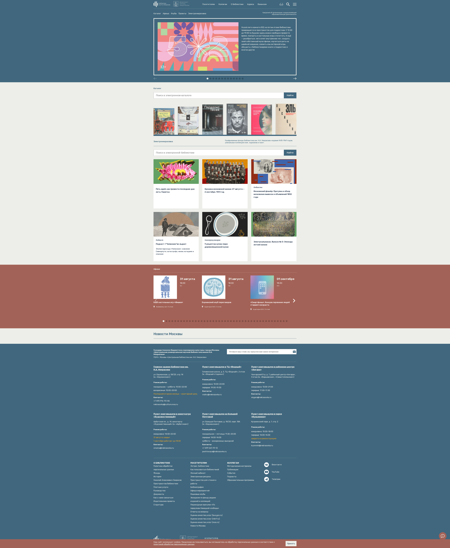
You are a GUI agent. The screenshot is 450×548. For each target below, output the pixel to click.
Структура (158, 505)
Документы (159, 494)
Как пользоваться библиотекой (204, 469)
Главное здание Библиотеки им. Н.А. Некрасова (171, 368)
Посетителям (208, 4)
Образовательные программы (240, 480)
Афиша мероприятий (200, 491)
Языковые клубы (197, 494)
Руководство (159, 491)
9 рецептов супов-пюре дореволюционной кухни (217, 245)
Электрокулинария (212, 240)
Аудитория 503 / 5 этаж (212, 307)
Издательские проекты (164, 501)
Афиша (166, 13)
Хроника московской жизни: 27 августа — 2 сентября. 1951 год (224, 190)
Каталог (157, 13)
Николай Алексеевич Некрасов (168, 480)
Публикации (232, 469)
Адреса (250, 4)
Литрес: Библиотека (199, 466)
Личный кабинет (198, 473)
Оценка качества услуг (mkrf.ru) (205, 519)
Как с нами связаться (163, 498)
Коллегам (223, 4)
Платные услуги (161, 487)
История (157, 476)
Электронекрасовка (197, 13)
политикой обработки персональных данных (174, 544)
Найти (290, 95)
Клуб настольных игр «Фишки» (168, 302)
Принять (291, 543)
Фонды (157, 473)
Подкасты (258, 187)
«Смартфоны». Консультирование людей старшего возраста (270, 303)
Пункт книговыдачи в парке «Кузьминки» (266, 415)
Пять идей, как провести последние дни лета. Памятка (175, 190)
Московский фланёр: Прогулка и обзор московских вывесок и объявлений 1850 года (273, 194)
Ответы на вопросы (199, 512)
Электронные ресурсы (200, 476)
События (231, 473)
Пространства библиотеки (166, 484)
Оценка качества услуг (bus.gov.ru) (206, 515)
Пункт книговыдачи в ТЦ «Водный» (221, 367)
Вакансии (262, 4)
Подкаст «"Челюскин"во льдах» (171, 244)
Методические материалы (239, 466)
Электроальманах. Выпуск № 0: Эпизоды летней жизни (273, 243)
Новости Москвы (198, 526)
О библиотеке (237, 4)
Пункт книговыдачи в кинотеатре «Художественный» (172, 415)
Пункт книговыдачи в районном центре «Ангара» (272, 368)
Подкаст (159, 240)
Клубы (174, 13)
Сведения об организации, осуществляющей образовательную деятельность (279, 13)
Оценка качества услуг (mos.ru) (204, 522)
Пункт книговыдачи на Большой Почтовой (220, 415)
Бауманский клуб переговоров (216, 302)
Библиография (197, 487)
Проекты (182, 13)
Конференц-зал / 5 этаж (164, 307)
